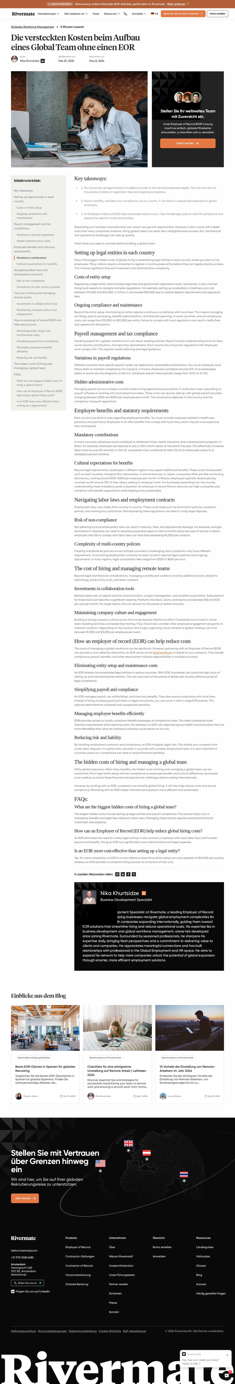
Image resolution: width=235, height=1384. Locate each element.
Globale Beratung (77, 1284)
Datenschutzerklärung (83, 1331)
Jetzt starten (23, 1198)
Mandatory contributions (31, 257)
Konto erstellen (217, 13)
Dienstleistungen (47, 13)
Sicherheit (115, 1293)
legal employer (162, 652)
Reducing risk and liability (32, 357)
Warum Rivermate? (121, 1256)
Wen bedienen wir (74, 13)
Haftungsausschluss (23, 1331)
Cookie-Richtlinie (110, 1331)
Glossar (201, 1265)
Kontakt (114, 1312)
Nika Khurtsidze (29, 60)
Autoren (201, 1284)
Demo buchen (185, 143)
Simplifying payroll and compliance (38, 341)
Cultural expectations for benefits (37, 264)
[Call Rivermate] (125, 14)
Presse (113, 1302)
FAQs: (17, 374)
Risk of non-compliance (31, 280)
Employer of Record (78, 1247)
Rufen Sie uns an (27, 1283)
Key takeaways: (23, 190)
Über (112, 1247)
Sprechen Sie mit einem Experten (181, 13)
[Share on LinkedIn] (123, 874)
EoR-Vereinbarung (134, 1331)
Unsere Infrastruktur (121, 1265)
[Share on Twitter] (134, 874)
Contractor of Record (79, 1265)
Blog (199, 1275)
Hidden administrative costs (33, 241)
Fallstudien (203, 1256)
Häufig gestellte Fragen (211, 1293)
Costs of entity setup (29, 207)
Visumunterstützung (78, 1275)
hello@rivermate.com (24, 1250)
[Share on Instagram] (117, 874)
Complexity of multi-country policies (38, 287)
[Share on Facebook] (128, 874)
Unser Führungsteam (122, 1275)
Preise (96, 13)
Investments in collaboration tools (37, 303)
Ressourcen (110, 13)
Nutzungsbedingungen (52, 1331)
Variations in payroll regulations (35, 234)
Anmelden (137, 13)
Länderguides (204, 1247)
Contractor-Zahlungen (80, 1256)
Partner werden (118, 1284)
